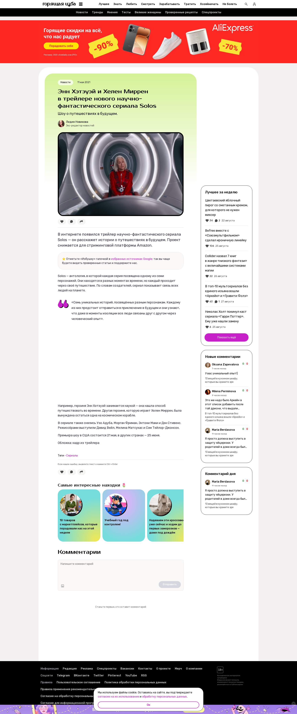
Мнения (112, 12)
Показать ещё (226, 337)
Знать (117, 4)
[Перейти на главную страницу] (59, 4)
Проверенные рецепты (181, 12)
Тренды (97, 12)
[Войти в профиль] (254, 4)
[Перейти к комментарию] (226, 373)
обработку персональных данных (164, 696)
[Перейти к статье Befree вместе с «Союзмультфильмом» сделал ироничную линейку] (226, 238)
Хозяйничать (209, 4)
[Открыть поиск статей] (246, 4)
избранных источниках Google (131, 258)
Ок (148, 704)
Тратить (190, 4)
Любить (131, 4)
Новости (82, 12)
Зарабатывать (169, 4)
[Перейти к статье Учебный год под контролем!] (123, 515)
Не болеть (230, 4)
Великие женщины (148, 12)
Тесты (126, 12)
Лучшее (104, 4)
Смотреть (148, 4)
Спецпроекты (211, 12)
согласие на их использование (118, 696)
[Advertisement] (226, 129)
